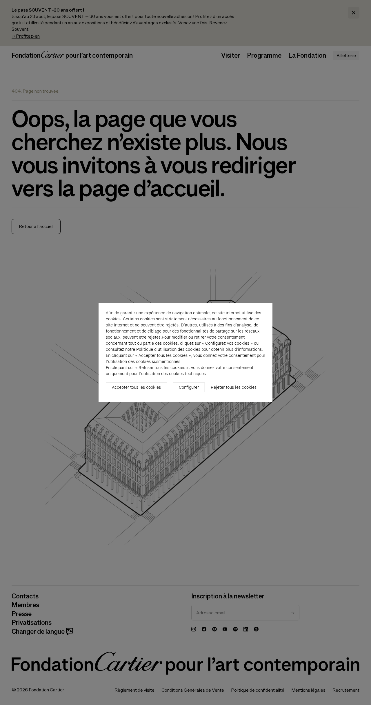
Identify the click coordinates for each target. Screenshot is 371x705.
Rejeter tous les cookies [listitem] (234, 387)
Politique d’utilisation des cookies (168, 349)
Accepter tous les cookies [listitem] (136, 387)
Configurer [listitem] (189, 387)
